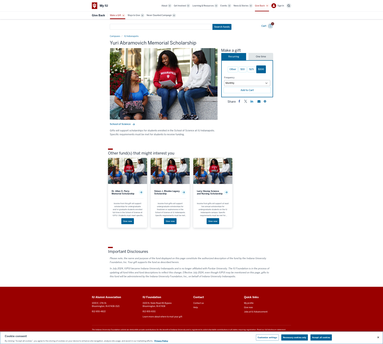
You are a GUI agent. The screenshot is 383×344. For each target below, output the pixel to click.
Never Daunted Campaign (159, 15)
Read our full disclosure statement (271, 329)
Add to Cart (247, 90)
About (164, 5)
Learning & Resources (203, 5)
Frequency (229, 77)
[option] (164, 84)
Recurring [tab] (233, 56)
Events (223, 5)
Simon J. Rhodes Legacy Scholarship (167, 192)
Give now (248, 307)
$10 (242, 69)
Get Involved (180, 5)
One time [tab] (261, 56)
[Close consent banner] (378, 337)
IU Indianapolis (131, 36)
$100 (261, 69)
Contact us (198, 303)
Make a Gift (115, 15)
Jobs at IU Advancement (256, 311)
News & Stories (241, 5)
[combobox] (161, 27)
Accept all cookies (321, 337)
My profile (249, 303)
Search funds (222, 26)
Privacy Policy (161, 341)
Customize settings (267, 337)
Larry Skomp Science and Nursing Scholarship (210, 192)
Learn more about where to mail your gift (162, 316)
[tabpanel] (247, 78)
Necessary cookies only (294, 337)
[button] (239, 102)
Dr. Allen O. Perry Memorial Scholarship (123, 192)
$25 (251, 69)
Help (195, 307)
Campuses (115, 36)
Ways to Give (134, 15)
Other (233, 69)
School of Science (120, 124)
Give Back (260, 5)
